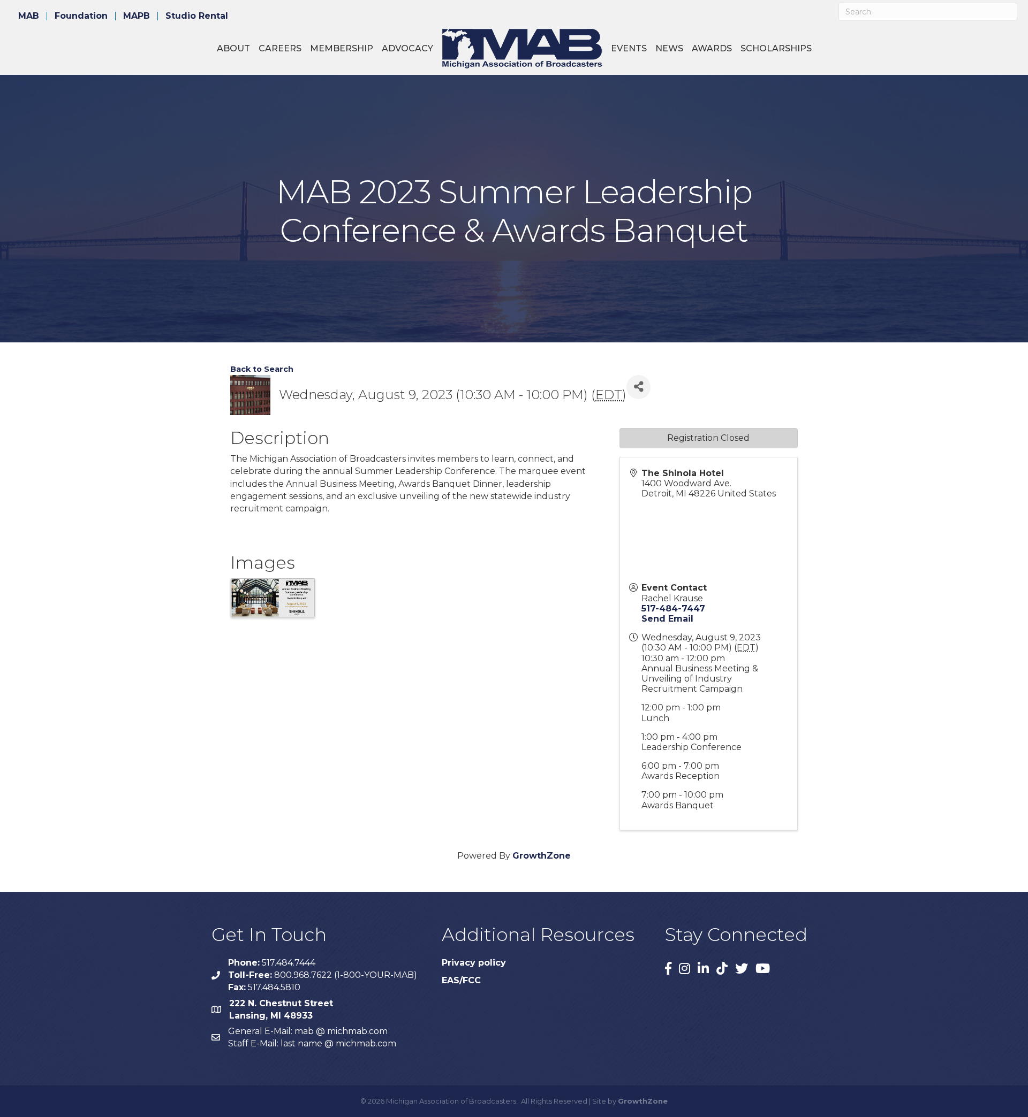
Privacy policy (474, 963)
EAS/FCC (461, 980)
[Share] (638, 387)
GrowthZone (541, 856)
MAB (28, 16)
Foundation (81, 16)
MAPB (136, 16)
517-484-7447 (673, 608)
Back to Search (261, 369)
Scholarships (776, 48)
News (669, 48)
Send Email (667, 619)
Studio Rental (196, 16)
